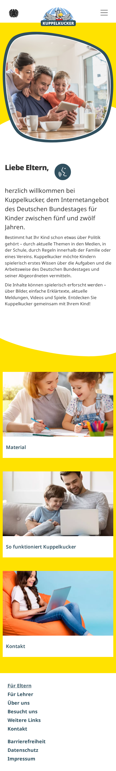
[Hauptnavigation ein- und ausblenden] (104, 13)
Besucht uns (22, 711)
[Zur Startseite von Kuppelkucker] (58, 17)
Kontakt (17, 728)
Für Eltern (20, 685)
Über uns (19, 703)
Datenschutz (23, 750)
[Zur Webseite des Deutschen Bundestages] (12, 13)
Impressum (21, 758)
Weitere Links (24, 720)
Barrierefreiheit (27, 741)
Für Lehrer (20, 694)
